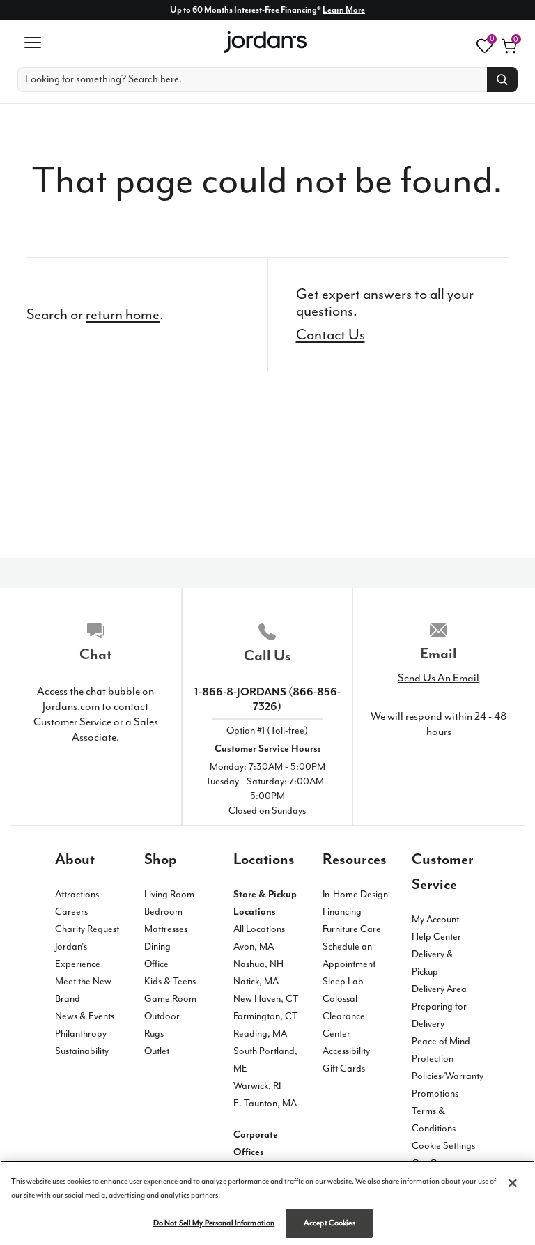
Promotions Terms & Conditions (435, 1111)
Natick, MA (256, 981)
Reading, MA (260, 1033)
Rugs (154, 1033)
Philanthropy (81, 1033)
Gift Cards (344, 1068)
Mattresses (165, 929)
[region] (267, 1203)
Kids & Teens (170, 981)
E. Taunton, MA (265, 1103)
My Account (435, 919)
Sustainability (82, 1051)
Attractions (77, 894)
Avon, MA (253, 946)
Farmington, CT (265, 1016)
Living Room (169, 894)
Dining (157, 946)
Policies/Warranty (447, 1076)
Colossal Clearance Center (344, 1016)
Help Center (436, 937)
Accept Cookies (329, 1223)
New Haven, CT (266, 999)
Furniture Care (352, 929)
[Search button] (502, 79)
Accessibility (346, 1051)
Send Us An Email (438, 678)
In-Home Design (355, 894)
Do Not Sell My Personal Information (214, 1223)
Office (156, 964)
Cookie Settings (443, 1146)
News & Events (84, 1016)
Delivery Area (439, 989)
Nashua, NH (258, 964)
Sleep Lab (343, 981)
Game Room (170, 999)
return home (123, 314)
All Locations (259, 929)
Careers (71, 912)
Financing (342, 912)
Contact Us (330, 334)
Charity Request (87, 929)
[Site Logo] (266, 42)
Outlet (156, 1051)
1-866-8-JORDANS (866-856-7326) (267, 699)
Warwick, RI (257, 1086)
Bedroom (163, 912)
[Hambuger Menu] (32, 42)
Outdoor (162, 1016)
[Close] (512, 1183)
